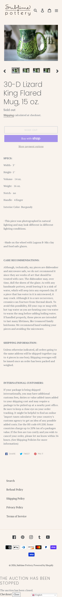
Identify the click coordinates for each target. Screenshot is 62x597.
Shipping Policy (15, 498)
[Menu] (56, 10)
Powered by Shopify (43, 565)
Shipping (8, 115)
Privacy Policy (14, 507)
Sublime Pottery (25, 565)
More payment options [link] (31, 146)
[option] (16, 71)
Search (10, 481)
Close (16, 594)
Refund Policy (14, 489)
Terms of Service (16, 516)
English (38, 595)
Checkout (6, 594)
